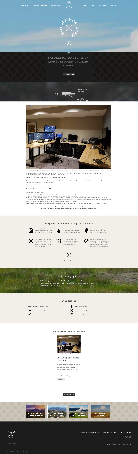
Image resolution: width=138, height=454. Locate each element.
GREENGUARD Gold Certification (51, 286)
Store (92, 5)
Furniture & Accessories (39, 5)
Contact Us (102, 5)
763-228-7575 (113, 5)
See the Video (69, 260)
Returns (108, 444)
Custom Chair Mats (57, 5)
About (85, 5)
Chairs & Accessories (94, 432)
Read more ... (61, 379)
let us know (88, 207)
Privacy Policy (119, 444)
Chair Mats (24, 5)
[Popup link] (69, 255)
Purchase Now (69, 74)
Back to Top (128, 444)
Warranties (113, 444)
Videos (124, 444)
